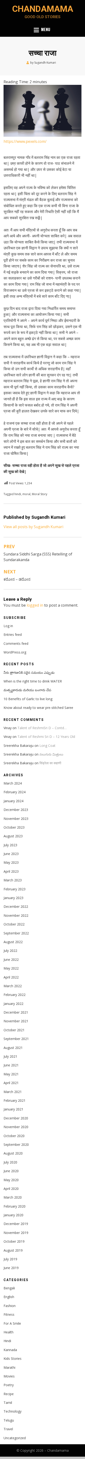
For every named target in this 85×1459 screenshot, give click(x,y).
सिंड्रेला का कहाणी (50, 763)
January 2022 (13, 1003)
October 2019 (14, 1241)
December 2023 (16, 809)
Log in (8, 626)
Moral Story (39, 494)
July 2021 (10, 1056)
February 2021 (15, 1100)
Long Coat (47, 745)
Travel (8, 1429)
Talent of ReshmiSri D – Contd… (42, 728)
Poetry (9, 1385)
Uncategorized (15, 1438)
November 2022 (16, 915)
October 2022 (14, 924)
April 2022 (11, 977)
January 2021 (13, 1109)
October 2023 (14, 827)
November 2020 (16, 1127)
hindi (17, 494)
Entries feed (13, 634)
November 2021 (16, 1021)
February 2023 (15, 889)
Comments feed (16, 643)
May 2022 (11, 968)
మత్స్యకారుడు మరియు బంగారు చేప (27, 690)
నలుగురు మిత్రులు (51, 754)
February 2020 (15, 1206)
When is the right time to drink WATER (33, 681)
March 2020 (13, 1197)
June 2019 (11, 1268)
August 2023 (13, 836)
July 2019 (10, 1259)
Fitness (9, 1314)
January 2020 (13, 1215)
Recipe (9, 1394)
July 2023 (10, 845)
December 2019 (16, 1223)
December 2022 (16, 906)
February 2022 (15, 994)
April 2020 (11, 1188)
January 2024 (13, 801)
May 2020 (11, 1180)
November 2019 (16, 1232)
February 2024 (15, 792)
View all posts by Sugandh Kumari (33, 526)
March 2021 (13, 1091)
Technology (12, 1411)
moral (26, 494)
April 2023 (11, 871)
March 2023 (13, 880)
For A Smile (12, 1323)
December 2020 (16, 1118)
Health (8, 1332)
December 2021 (16, 1012)
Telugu (9, 1420)
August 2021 (13, 1047)
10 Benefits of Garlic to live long (28, 699)
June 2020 (11, 1171)
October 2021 (14, 1030)
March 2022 (13, 986)
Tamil (8, 1402)
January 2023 (13, 898)
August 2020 (13, 1153)
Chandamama (42, 9)
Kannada (10, 1350)
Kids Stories (12, 1358)
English (9, 1297)
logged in (35, 605)
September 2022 (16, 933)
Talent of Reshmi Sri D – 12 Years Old (46, 736)
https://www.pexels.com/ (25, 141)
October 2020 (14, 1136)
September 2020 (16, 1144)
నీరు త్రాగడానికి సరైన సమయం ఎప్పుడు (29, 672)
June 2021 (11, 1065)
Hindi (7, 1341)
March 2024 (13, 783)
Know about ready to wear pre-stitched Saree (38, 707)
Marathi (9, 1367)
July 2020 (10, 1162)
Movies (9, 1376)
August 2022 (13, 942)
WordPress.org (15, 652)
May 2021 (11, 1074)
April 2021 (11, 1083)
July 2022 (10, 950)
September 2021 (16, 1038)
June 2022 (11, 959)
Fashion (10, 1305)
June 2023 (11, 853)
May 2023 (11, 862)
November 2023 (16, 818)
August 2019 (13, 1250)
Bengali (9, 1288)
